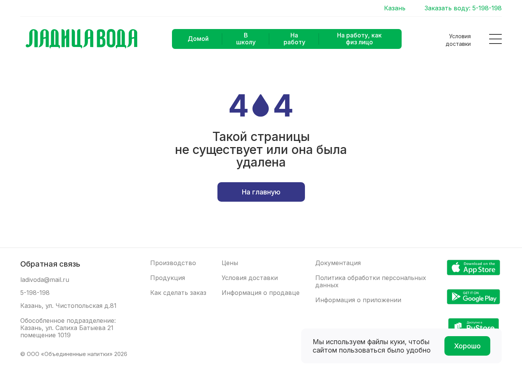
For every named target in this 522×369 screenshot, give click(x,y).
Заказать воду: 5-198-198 (463, 8)
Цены (230, 263)
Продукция (167, 278)
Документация (338, 263)
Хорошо (467, 346)
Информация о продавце (261, 292)
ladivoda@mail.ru (44, 279)
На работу (294, 38)
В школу (246, 38)
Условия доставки (458, 40)
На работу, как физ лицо (359, 38)
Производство (173, 263)
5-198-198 (35, 292)
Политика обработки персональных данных (370, 281)
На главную (261, 192)
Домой (198, 38)
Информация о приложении (358, 300)
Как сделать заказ (178, 292)
